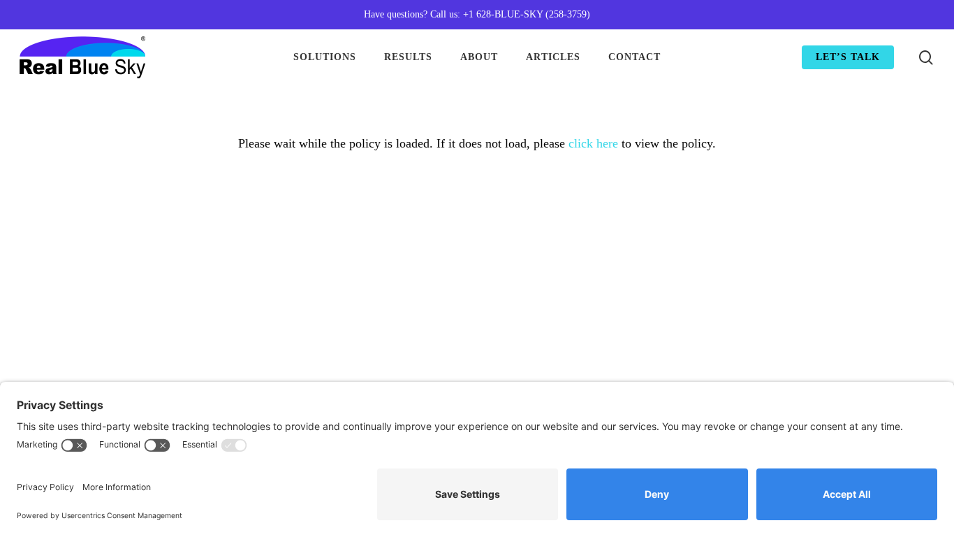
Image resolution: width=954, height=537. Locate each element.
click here (593, 143)
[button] (927, 7)
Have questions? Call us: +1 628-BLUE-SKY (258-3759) (477, 14)
